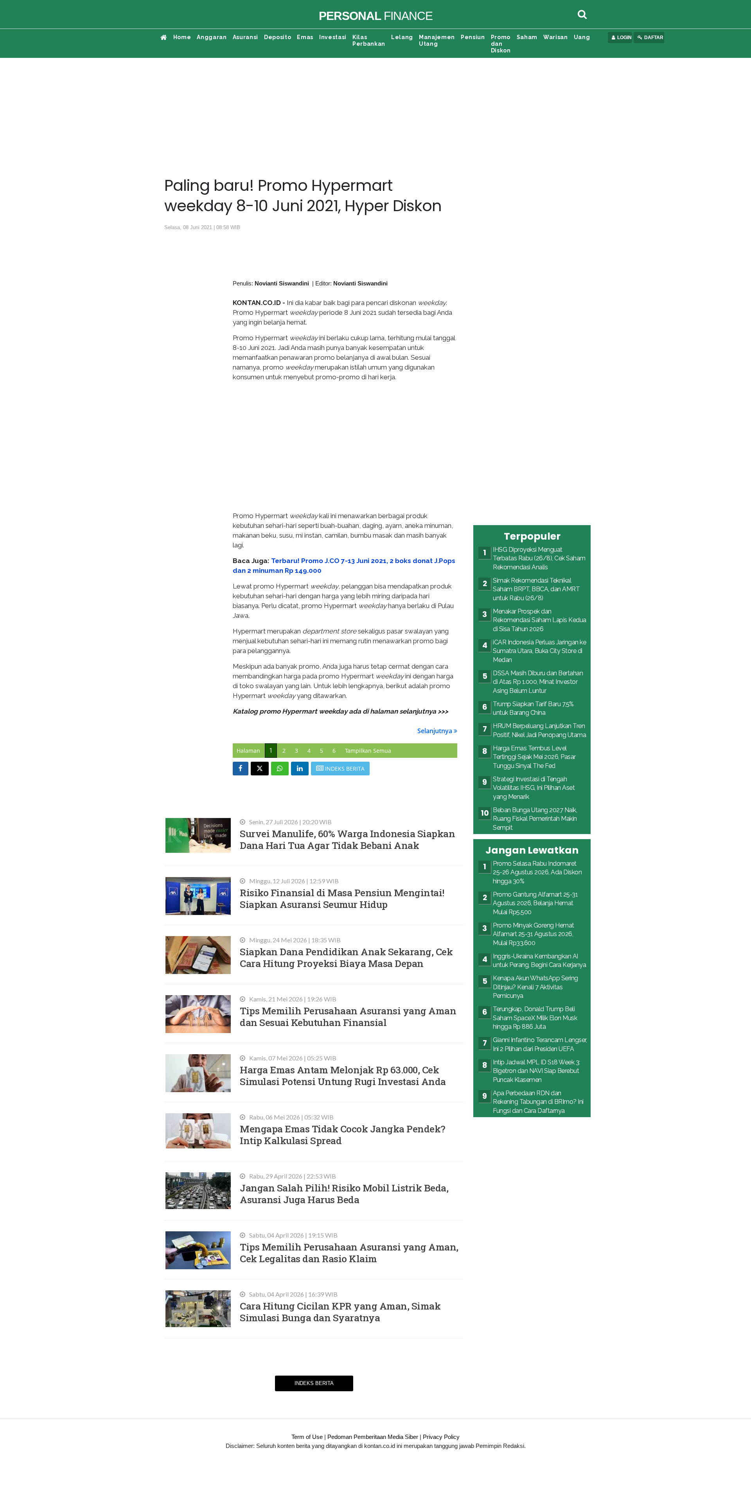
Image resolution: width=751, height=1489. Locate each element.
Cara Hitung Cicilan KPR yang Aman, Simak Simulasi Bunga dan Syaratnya (340, 1311)
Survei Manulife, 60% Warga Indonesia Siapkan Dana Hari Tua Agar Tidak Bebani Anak (347, 839)
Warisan (555, 37)
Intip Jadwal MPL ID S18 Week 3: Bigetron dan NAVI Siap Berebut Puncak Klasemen (536, 1071)
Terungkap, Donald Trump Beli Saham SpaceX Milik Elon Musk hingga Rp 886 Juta (535, 1017)
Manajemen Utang (437, 40)
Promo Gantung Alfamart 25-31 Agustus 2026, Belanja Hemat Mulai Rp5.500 (535, 903)
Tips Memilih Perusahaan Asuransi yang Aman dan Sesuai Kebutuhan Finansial (348, 1016)
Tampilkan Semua (368, 750)
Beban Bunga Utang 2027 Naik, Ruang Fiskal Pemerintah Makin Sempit (535, 818)
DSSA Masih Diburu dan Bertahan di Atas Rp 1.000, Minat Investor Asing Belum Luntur (538, 681)
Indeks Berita (314, 1383)
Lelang (402, 37)
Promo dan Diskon (501, 44)
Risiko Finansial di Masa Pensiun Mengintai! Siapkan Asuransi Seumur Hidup (342, 898)
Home (182, 37)
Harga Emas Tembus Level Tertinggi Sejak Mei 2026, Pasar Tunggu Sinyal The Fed (534, 757)
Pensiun (473, 37)
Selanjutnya (435, 731)
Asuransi (245, 37)
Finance (376, 15)
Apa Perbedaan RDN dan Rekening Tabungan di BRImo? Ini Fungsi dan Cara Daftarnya (538, 1101)
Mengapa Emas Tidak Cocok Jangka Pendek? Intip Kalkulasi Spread (343, 1134)
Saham (527, 37)
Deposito (277, 37)
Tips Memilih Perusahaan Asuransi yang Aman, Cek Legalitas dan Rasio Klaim (349, 1252)
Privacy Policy (441, 1436)
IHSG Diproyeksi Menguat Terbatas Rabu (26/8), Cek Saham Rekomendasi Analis (539, 558)
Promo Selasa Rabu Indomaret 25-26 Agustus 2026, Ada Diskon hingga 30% (537, 872)
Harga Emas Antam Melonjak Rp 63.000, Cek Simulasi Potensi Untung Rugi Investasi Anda (343, 1075)
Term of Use (307, 1436)
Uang (582, 37)
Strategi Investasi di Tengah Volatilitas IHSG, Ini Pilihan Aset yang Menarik (534, 787)
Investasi (333, 37)
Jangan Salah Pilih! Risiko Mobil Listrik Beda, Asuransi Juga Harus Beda (344, 1193)
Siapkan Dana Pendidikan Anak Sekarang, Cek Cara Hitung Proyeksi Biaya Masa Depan (346, 957)
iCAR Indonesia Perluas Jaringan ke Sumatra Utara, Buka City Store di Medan (539, 651)
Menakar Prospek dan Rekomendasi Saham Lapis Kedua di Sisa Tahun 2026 (539, 620)
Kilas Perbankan (368, 40)
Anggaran (211, 37)
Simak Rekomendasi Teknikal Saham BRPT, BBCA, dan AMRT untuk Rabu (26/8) (536, 589)
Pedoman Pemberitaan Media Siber (372, 1436)
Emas (305, 37)
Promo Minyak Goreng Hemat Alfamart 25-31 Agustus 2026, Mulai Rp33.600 (533, 934)
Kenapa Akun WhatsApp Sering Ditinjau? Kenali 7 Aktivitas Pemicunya (535, 986)
